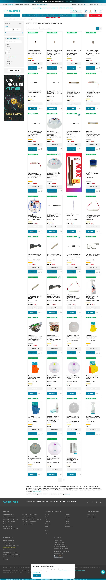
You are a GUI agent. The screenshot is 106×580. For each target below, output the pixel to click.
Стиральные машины (9, 517)
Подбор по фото (77, 11)
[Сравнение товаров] (90, 10)
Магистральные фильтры (29, 521)
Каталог (12, 15)
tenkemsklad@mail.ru (61, 546)
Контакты (34, 4)
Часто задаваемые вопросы (11, 545)
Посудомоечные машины (10, 519)
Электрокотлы (7, 526)
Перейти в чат (59, 553)
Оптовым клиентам (8, 540)
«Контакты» (67, 494)
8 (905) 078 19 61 (77, 4)
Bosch (46, 519)
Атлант (47, 517)
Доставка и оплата (19, 4)
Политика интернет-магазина (12, 557)
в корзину (32, 68)
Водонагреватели (8, 514)
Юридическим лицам (42, 4)
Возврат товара (91, 517)
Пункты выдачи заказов (10, 552)
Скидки (39, 501)
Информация (26, 4)
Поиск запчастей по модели (11, 554)
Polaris (47, 533)
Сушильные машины (9, 521)
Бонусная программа (72, 501)
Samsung (47, 531)
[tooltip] (85, 4)
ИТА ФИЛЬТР (32, 15)
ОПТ (85, 15)
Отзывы (5, 559)
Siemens (47, 521)
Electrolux (48, 524)
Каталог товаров (30, 501)
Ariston (47, 514)
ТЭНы (38, 15)
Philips (67, 521)
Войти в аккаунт (91, 514)
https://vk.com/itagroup (39, 579)
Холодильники (7, 524)
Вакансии (62, 501)
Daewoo (67, 517)
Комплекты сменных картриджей (31, 519)
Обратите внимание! (52, 17)
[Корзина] (100, 10)
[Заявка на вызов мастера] (85, 10)
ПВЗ (74, 15)
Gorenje (67, 514)
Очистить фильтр (14, 70)
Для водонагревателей (64, 15)
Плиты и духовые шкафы (10, 528)
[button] (5, 98)
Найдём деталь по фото (62, 548)
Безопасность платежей (10, 550)
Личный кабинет (53, 501)
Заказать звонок (93, 4)
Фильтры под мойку (27, 524)
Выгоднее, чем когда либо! (53, 1)
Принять (37, 575)
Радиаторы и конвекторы (29, 514)
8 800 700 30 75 (37, 491)
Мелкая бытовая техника (29, 517)
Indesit (67, 519)
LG (46, 528)
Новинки (79, 15)
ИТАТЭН (25, 15)
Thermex (47, 526)
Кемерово (58, 540)
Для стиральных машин (49, 15)
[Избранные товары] (95, 10)
